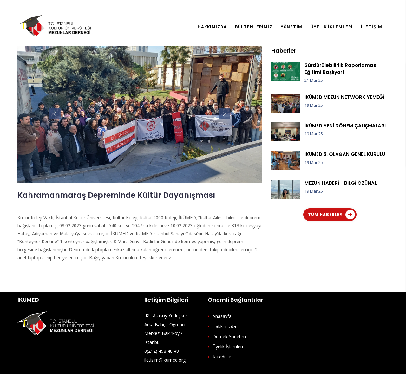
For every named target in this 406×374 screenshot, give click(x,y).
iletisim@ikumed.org (165, 360)
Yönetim (291, 26)
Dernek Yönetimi (230, 336)
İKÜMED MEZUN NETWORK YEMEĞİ (344, 97)
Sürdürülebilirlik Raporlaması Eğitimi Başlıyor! (340, 68)
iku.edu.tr (222, 357)
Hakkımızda (212, 26)
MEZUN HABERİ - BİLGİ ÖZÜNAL (340, 183)
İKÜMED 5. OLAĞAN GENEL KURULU (344, 154)
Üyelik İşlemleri (332, 26)
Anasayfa (222, 316)
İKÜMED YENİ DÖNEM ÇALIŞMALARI (345, 125)
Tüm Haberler (325, 214)
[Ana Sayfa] (55, 25)
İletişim (371, 26)
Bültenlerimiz (253, 26)
